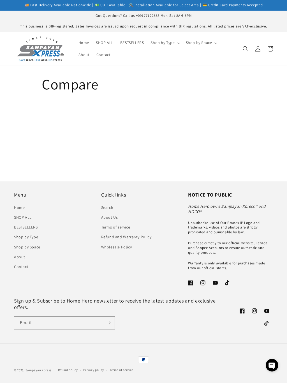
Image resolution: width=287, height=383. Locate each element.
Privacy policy (93, 370)
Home (19, 207)
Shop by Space (27, 247)
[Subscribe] (108, 322)
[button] (164, 43)
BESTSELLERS (26, 227)
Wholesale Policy (116, 247)
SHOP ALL (23, 217)
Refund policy (68, 370)
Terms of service (115, 227)
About (19, 256)
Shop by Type (26, 236)
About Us (109, 217)
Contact (21, 266)
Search (107, 207)
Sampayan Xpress (39, 370)
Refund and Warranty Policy (126, 236)
